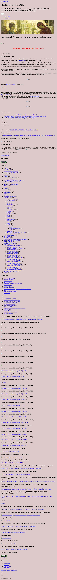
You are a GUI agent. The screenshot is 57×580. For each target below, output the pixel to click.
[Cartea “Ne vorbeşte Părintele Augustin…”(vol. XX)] (13, 434)
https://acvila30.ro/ (10, 84)
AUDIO (5, 176)
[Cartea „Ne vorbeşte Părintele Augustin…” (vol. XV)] (14, 405)
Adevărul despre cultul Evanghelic (12, 300)
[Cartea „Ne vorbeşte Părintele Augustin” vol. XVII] (13, 416)
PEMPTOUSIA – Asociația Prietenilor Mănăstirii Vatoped (17, 289)
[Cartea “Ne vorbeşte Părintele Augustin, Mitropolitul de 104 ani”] (1, 330)
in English (9, 211)
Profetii (8, 224)
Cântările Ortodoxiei (11, 177)
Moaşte (8, 216)
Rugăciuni (9, 225)
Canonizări (9, 203)
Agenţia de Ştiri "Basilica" (10, 278)
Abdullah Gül (21, 60)
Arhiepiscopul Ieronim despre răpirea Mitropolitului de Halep (16, 135)
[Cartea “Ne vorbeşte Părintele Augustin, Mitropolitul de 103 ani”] (1, 325)
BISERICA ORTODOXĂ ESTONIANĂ (13, 180)
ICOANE (6, 195)
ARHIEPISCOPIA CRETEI (13, 245)
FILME (5, 193)
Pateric (8, 221)
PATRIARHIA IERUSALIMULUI (15, 264)
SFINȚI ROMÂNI (8, 241)
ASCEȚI (6, 173)
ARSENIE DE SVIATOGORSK (11, 172)
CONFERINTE (7, 185)
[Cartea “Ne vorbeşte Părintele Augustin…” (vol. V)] (1, 348)
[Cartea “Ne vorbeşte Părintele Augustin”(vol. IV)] (1, 342)
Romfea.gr (6, 290)
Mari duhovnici (10, 213)
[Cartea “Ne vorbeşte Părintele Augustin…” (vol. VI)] (1, 353)
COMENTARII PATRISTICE (11, 184)
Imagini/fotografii (11, 209)
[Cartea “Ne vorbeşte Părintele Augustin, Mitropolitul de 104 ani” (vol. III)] (1, 336)
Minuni (8, 215)
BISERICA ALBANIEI (12, 247)
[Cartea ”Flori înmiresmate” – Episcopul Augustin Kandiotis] (15, 474)
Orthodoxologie (7, 309)
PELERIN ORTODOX (12, 4)
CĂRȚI (5, 183)
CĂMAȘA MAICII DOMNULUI (12, 181)
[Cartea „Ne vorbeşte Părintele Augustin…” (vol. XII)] (14, 388)
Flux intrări (6, 565)
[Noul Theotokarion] (6, 538)
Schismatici (9, 231)
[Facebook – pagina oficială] (5, 155)
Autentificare (4, 557)
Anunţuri (6, 168)
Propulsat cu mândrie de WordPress (9, 570)
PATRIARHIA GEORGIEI (13, 263)
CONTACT (6, 18)
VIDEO (5, 272)
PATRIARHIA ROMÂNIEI (13, 267)
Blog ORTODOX (8, 306)
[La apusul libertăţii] (5, 520)
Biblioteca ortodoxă (8, 279)
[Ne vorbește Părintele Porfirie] (8, 543)
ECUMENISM (7, 191)
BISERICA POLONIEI (12, 255)
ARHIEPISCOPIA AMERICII (11, 171)
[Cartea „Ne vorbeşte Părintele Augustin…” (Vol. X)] (13, 376)
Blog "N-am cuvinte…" (9, 304)
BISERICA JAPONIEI (12, 253)
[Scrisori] (3, 503)
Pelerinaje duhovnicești (9, 287)
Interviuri (9, 212)
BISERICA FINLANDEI (13, 252)
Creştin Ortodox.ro (8, 281)
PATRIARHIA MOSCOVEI (13, 266)
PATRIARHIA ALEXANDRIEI (14, 257)
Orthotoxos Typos (8, 285)
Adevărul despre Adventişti (10, 298)
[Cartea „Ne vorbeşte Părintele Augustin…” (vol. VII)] (1, 359)
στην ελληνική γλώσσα (12, 233)
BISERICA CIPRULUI (12, 249)
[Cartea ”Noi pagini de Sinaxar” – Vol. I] (10, 451)
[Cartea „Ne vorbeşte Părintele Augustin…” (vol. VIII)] (1, 365)
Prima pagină (7, 16)
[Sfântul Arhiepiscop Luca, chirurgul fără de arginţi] (13, 532)
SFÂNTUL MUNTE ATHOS (14, 270)
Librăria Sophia (7, 282)
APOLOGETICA (8, 169)
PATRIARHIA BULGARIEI (13, 260)
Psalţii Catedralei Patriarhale (10, 312)
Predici (8, 223)
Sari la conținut (4, 1)
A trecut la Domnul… (12, 199)
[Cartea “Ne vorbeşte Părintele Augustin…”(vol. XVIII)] (14, 422)
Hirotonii (9, 207)
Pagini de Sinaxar (11, 219)
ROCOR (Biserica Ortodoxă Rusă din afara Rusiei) (16, 239)
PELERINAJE (7, 237)
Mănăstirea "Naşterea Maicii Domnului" (13, 283)
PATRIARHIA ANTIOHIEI (17, 130)
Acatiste (11, 227)
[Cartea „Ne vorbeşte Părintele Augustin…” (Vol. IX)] (13, 371)
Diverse (5, 188)
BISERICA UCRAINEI (12, 256)
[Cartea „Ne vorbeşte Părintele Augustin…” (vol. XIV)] (14, 399)
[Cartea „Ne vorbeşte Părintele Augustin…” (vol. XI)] (3, 382)
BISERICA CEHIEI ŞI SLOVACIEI (15, 248)
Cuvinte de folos (10, 204)
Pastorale (9, 220)
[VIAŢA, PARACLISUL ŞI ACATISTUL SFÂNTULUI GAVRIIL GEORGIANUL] (21, 319)
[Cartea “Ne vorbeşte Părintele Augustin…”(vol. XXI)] (14, 439)
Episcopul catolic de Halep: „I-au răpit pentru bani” (43, 135)
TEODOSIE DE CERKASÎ (10, 271)
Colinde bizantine (11, 179)
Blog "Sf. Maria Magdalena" (10, 305)
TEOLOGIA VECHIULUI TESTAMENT (17, 232)
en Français (9, 205)
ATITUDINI (7, 175)
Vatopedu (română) (8, 313)
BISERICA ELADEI (12, 251)
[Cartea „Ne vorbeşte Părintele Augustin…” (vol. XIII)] (14, 394)
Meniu (2, 14)
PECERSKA (7, 236)
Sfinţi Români (7, 293)
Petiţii (8, 189)
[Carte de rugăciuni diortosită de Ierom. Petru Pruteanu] (14, 549)
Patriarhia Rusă (7, 310)
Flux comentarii (7, 566)
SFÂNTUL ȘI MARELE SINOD (12, 240)
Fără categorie (7, 192)
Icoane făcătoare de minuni (10, 196)
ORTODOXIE (7, 197)
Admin (35, 130)
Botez (8, 201)
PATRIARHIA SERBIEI (12, 268)
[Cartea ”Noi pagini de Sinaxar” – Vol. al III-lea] (12, 462)
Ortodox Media (7, 286)
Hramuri (8, 208)
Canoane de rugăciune (15, 228)
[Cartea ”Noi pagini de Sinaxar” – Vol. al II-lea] (12, 457)
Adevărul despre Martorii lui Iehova (12, 301)
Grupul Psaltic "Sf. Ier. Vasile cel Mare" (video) (15, 308)
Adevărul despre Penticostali (10, 302)
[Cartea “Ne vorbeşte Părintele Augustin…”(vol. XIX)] (14, 428)
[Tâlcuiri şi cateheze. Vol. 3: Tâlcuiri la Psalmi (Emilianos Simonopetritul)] (18, 526)
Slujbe (11, 229)
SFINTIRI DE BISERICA (10, 243)
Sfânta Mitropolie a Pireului (10, 291)
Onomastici (9, 217)
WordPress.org (7, 567)
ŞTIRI (5, 244)
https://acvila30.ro (5, 95)
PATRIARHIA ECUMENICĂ (14, 262)
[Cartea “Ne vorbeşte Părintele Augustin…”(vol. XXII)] (14, 445)
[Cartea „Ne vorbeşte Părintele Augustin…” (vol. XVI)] (14, 411)
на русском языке (11, 235)
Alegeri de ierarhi (11, 200)
